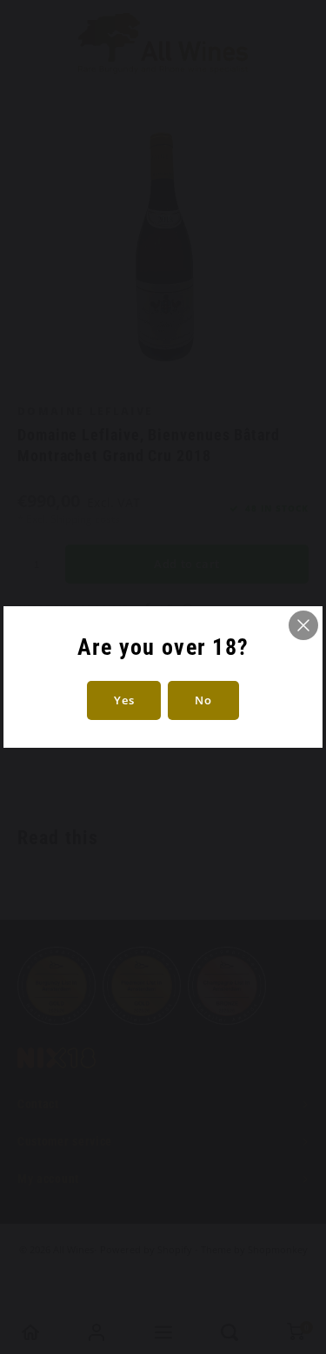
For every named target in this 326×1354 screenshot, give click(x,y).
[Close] (303, 625)
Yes (124, 700)
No (203, 700)
